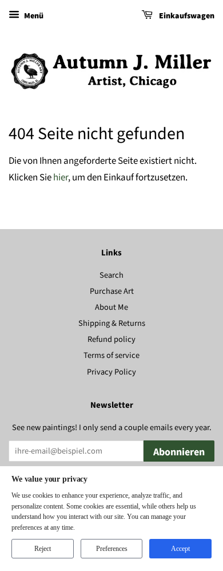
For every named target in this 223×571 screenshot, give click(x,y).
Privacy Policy (111, 372)
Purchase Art (112, 291)
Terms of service (111, 355)
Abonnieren (179, 452)
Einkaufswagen (185, 16)
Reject (42, 549)
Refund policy (111, 339)
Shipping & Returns (111, 323)
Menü (32, 16)
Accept (180, 549)
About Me (111, 307)
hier (60, 177)
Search (111, 275)
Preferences (112, 549)
